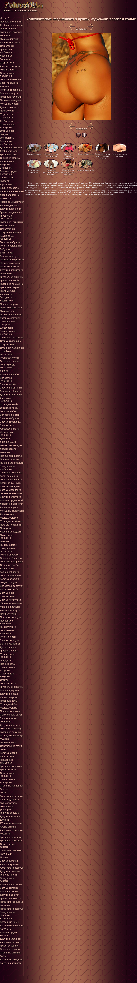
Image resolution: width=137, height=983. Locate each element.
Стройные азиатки (10, 952)
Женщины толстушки (12, 510)
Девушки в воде (9, 693)
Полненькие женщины (7, 622)
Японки (4, 857)
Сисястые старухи (10, 158)
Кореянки (5, 833)
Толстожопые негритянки (7, 366)
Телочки (4, 789)
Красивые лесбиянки (11, 284)
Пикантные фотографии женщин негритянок (51, 172)
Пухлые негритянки (11, 307)
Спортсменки (7, 229)
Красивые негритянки (12, 222)
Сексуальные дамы (11, 714)
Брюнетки (5, 198)
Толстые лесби (8, 753)
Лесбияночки (7, 514)
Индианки (5, 134)
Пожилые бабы (8, 28)
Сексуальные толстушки (7, 126)
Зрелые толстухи (9, 640)
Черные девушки (9, 205)
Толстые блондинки (11, 245)
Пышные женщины (10, 100)
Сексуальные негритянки (7, 550)
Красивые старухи (10, 287)
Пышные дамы (8, 545)
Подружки (5, 660)
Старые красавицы (10, 341)
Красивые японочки (11, 840)
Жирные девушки (10, 606)
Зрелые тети (7, 425)
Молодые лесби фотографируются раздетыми (68, 172)
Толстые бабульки (10, 242)
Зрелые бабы (7, 593)
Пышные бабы (8, 742)
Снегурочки (6, 117)
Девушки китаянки (10, 871)
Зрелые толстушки (10, 600)
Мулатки (4, 739)
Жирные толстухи (10, 610)
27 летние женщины (11, 823)
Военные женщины (10, 483)
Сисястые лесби (9, 408)
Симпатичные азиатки (7, 845)
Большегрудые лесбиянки (8, 172)
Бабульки (5, 249)
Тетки (3, 792)
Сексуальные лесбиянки (7, 74)
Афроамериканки (9, 428)
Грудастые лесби (9, 280)
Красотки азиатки (9, 945)
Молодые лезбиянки (11, 521)
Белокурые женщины (12, 191)
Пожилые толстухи (10, 617)
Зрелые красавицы (10, 421)
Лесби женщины (9, 507)
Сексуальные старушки (7, 323)
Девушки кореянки (10, 938)
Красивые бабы (8, 700)
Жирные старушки (10, 66)
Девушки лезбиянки (11, 147)
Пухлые (4, 541)
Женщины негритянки (6, 399)
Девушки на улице (10, 816)
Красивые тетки (8, 154)
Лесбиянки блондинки (6, 296)
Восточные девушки (11, 959)
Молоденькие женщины (7, 655)
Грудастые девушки (11, 212)
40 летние (5, 35)
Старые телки (7, 344)
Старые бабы (7, 131)
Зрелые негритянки (11, 387)
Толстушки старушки (11, 561)
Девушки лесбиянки (11, 208)
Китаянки (5, 905)
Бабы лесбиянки (9, 83)
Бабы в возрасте (9, 188)
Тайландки (6, 854)
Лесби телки (7, 568)
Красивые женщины (11, 766)
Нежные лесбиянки (11, 524)
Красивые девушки (10, 732)
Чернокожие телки (10, 263)
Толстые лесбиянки (11, 479)
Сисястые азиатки (10, 949)
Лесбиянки (6, 55)
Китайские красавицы (12, 908)
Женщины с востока (11, 830)
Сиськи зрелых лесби (85, 154)
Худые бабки (7, 177)
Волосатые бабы (9, 374)
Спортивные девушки (7, 675)
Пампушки (6, 528)
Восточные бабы (9, 922)
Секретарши (7, 46)
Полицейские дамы (11, 456)
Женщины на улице (11, 728)
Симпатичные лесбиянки (7, 332)
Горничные (6, 273)
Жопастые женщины (11, 445)
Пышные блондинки (11, 314)
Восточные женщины (12, 925)
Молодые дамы (9, 707)
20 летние (5, 721)
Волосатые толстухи (11, 586)
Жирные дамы (8, 69)
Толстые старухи (9, 579)
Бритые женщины (10, 643)
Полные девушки (9, 459)
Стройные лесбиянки (12, 348)
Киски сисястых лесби (85, 170)
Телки (3, 749)
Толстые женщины (10, 575)
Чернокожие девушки (12, 202)
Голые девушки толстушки (34, 171)
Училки (4, 371)
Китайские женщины (11, 902)
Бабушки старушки (10, 497)
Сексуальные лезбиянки (7, 467)
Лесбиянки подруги (11, 531)
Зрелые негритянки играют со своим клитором (102, 156)
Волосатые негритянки (6, 379)
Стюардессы (7, 137)
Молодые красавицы (11, 735)
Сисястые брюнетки (11, 558)
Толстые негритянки (11, 796)
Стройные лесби (9, 565)
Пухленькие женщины (6, 536)
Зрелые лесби (8, 384)
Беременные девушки (7, 163)
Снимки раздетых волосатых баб (51, 155)
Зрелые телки (7, 596)
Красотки (5, 181)
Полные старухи (9, 304)
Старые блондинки (10, 232)
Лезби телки (7, 121)
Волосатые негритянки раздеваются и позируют (68, 156)
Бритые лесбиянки (10, 391)
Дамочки (4, 819)
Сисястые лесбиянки (11, 337)
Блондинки (6, 167)
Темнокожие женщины (7, 237)
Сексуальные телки (11, 746)
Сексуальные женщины (7, 774)
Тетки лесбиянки (9, 476)
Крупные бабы (8, 291)
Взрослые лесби (9, 589)
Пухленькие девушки (12, 462)
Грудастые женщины (11, 277)
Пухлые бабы (7, 110)
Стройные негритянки (6, 353)
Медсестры (6, 114)
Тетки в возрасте (9, 361)
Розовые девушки (10, 318)
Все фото (81, 29)
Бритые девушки (9, 690)
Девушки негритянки (11, 270)
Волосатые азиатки (11, 884)
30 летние (5, 59)
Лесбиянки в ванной (11, 25)
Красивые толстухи (11, 96)
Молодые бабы (8, 704)
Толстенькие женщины (7, 632)
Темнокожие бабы (10, 357)
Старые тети (7, 62)
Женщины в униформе (6, 808)
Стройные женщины (11, 785)
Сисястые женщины (11, 472)
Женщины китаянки (11, 942)
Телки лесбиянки (9, 572)
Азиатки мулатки (9, 864)
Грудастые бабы (9, 650)
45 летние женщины (11, 603)
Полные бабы (7, 664)
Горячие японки (9, 874)
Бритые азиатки (9, 891)
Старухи (4, 680)
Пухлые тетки (7, 311)
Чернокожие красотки (12, 259)
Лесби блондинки (9, 195)
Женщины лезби (9, 103)
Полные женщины (10, 711)
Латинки (4, 86)
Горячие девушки (9, 812)
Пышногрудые (8, 627)
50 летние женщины (11, 493)
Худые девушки (9, 697)
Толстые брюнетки (10, 79)
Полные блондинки (11, 21)
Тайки (3, 956)
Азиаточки (5, 929)
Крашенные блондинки (6, 761)
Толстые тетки (8, 683)
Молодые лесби (9, 404)
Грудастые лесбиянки (6, 51)
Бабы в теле (7, 756)
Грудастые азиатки (10, 898)
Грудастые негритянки (6, 217)
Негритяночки (7, 225)
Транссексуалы (8, 803)
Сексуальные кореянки (7, 913)
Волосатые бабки (10, 414)
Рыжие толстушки (10, 42)
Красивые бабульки (11, 32)
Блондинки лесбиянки (6, 142)
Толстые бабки (8, 411)
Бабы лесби (6, 252)
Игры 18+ (5, 18)
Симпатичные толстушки (7, 781)
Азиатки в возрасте (11, 963)
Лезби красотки (8, 449)
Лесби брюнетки (9, 151)
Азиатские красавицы (12, 867)
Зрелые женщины (10, 486)
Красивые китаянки (11, 837)
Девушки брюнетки (10, 725)
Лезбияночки (7, 300)
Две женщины (8, 647)
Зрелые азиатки (9, 860)
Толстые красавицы (11, 90)
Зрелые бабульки (10, 418)
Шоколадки (6, 327)
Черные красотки (9, 266)
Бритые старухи (9, 93)
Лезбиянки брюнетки (11, 504)
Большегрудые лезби (12, 500)
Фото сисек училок (34, 154)
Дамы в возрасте (9, 107)
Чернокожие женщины (7, 433)
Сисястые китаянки (11, 850)
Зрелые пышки (8, 718)
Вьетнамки (6, 918)
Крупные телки (8, 613)
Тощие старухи (8, 582)
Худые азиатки (8, 826)
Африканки (6, 184)
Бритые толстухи (9, 256)
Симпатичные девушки (7, 669)
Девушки (5, 438)
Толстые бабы (8, 636)
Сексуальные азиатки (7, 879)
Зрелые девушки (9, 799)
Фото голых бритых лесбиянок (119, 155)
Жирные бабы (8, 442)
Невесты (5, 452)
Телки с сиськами (9, 554)
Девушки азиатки (9, 895)
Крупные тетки (8, 769)
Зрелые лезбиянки (10, 490)
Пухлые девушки (9, 39)
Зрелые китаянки (9, 888)
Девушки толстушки (11, 394)
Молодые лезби (9, 517)
